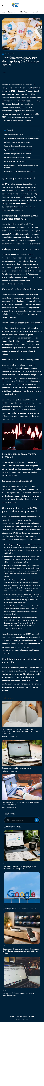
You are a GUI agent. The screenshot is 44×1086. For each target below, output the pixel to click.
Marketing (5, 771)
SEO (4, 864)
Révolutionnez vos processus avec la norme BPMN (19, 171)
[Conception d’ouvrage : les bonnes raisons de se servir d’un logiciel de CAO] (22, 787)
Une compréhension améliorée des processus (18, 146)
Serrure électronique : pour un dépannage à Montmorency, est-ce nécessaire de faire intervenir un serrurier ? (21, 731)
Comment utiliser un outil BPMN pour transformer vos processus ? (21, 166)
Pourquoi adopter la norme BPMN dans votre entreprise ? (21, 138)
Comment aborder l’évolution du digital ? (17, 768)
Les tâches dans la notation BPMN (15, 161)
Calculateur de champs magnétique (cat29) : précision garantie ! (19, 994)
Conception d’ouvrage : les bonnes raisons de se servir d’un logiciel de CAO (22, 803)
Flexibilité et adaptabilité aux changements (17, 154)
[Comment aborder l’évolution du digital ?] (22, 753)
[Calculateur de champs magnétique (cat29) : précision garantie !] (22, 972)
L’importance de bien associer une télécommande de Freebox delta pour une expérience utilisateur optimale (21, 951)
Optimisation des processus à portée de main (18, 150)
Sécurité (4, 737)
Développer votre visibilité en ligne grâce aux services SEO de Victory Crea (19, 867)
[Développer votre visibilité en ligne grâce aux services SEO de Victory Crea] (22, 845)
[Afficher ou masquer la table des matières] (27, 130)
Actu (4, 72)
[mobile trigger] (4, 5)
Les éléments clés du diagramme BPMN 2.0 (17, 157)
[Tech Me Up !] (15, 5)
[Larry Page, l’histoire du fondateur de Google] (22, 887)
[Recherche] (40, 4)
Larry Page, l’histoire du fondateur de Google (19, 909)
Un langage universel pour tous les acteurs (17, 142)
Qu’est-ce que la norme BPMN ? (13, 134)
